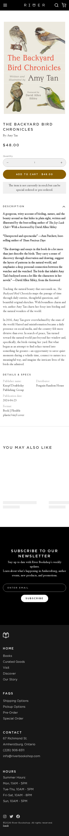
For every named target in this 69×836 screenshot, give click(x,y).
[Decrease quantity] (7, 163)
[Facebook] (18, 816)
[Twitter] (11, 816)
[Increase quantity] (61, 163)
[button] (34, 174)
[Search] (56, 5)
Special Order (13, 718)
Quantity (8, 156)
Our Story (10, 679)
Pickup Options (14, 706)
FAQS (8, 693)
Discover (9, 673)
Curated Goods (14, 661)
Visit (6, 667)
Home (8, 648)
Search (6, 826)
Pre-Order (10, 712)
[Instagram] (5, 816)
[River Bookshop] (34, 5)
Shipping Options (16, 701)
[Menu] (6, 5)
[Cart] (64, 5)
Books (7, 656)
